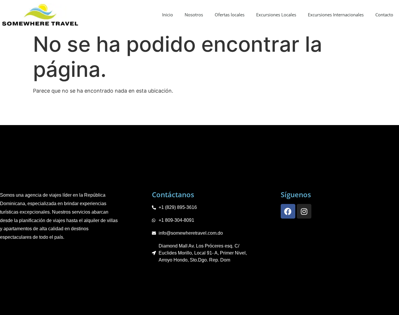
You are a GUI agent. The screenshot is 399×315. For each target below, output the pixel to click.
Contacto (384, 15)
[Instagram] (304, 211)
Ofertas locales (229, 15)
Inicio (167, 15)
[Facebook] (288, 211)
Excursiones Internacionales (336, 15)
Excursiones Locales (276, 15)
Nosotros (194, 15)
